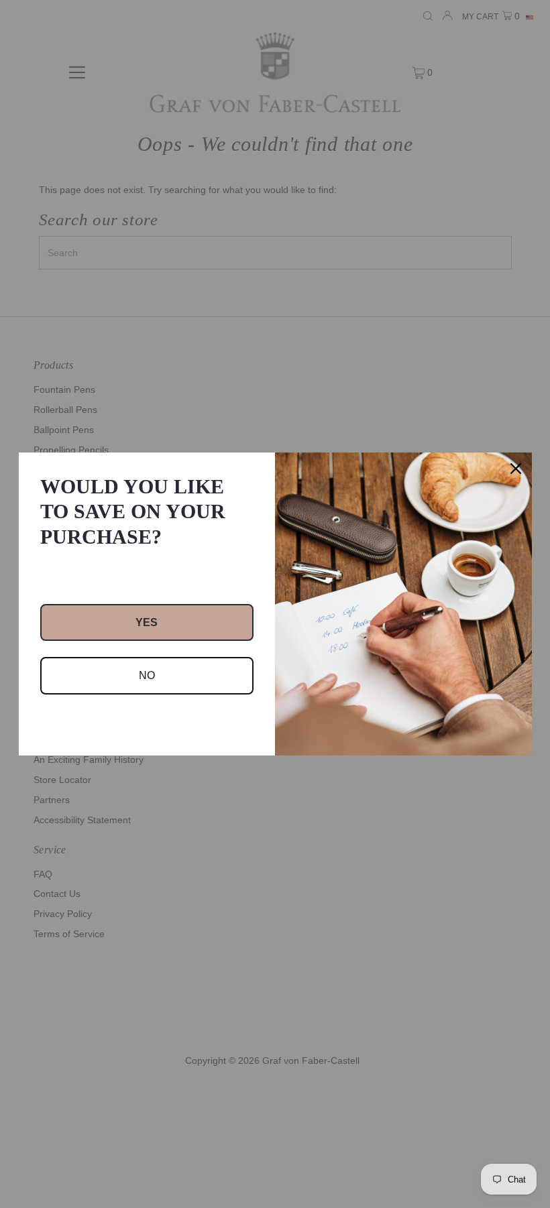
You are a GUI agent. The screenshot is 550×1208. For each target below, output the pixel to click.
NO (147, 675)
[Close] (516, 468)
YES (146, 622)
